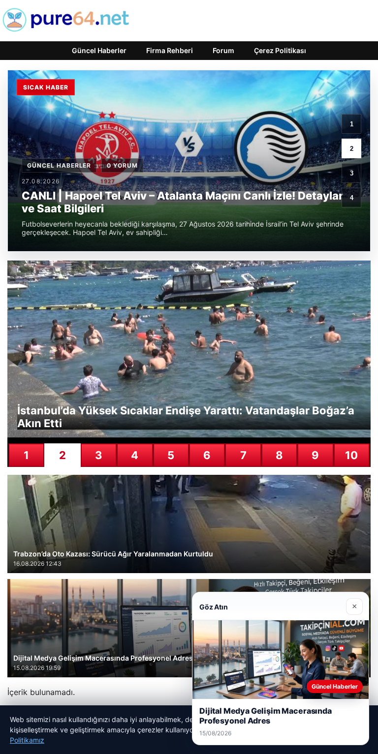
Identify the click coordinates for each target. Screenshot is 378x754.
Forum (223, 50)
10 (351, 455)
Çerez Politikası (280, 50)
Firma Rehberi (169, 50)
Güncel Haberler (99, 50)
